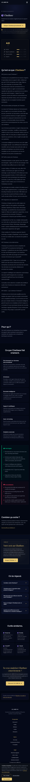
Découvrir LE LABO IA (14, 683)
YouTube (15, 740)
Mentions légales (15, 752)
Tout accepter (6, 779)
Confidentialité (15, 757)
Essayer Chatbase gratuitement (12, 25)
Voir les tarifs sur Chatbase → (8, 527)
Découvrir (15, 722)
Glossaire (15, 731)
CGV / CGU (15, 755)
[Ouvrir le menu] (27, 2)
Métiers (15, 727)
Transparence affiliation (15, 762)
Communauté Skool (15, 742)
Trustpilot (15, 744)
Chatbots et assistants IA (8, 11)
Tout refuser (6, 775)
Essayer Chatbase (9, 560)
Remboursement (15, 760)
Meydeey (18, 695)
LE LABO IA (4, 2)
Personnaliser (16, 775)
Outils (15, 729)
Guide (15, 724)
